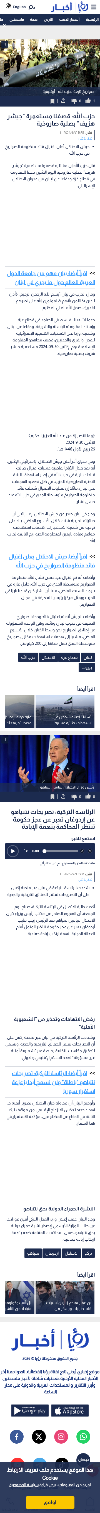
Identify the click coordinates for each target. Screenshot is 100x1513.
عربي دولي (85, 138)
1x (26, 850)
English (19, 7)
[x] (39, 1437)
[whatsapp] (83, 1437)
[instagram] (61, 1437)
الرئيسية (92, 19)
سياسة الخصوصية (24, 1485)
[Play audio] (13, 851)
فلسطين (16, 19)
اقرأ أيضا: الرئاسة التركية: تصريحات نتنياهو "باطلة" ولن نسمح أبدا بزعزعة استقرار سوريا (53, 1082)
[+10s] (90, 851)
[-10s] (82, 851)
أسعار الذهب (69, 19)
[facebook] (17, 1437)
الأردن (48, 19)
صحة (34, 19)
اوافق (50, 1502)
